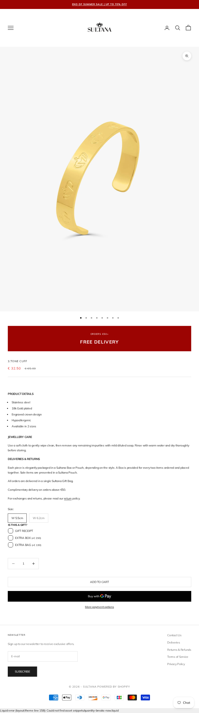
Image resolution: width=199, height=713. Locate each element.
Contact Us (174, 635)
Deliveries (173, 642)
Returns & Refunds (179, 650)
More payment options (99, 607)
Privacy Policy (176, 664)
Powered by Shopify (113, 686)
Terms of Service (177, 657)
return (68, 498)
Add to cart (99, 582)
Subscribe (22, 671)
